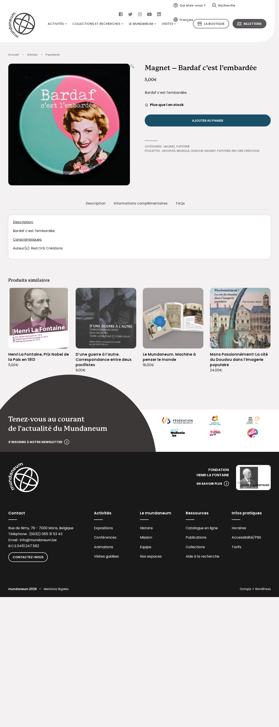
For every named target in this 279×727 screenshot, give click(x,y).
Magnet (169, 146)
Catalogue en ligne (202, 528)
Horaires (239, 528)
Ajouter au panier (207, 120)
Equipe (145, 547)
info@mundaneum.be (38, 540)
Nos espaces (151, 556)
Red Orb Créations (245, 151)
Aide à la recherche (202, 556)
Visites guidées (106, 556)
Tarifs (236, 547)
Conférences (105, 537)
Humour (197, 151)
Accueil (13, 54)
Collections (195, 547)
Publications (196, 537)
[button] (132, 124)
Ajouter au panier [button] (60, 342)
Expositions (103, 528)
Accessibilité (242, 537)
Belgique (183, 151)
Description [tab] (95, 203)
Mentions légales (56, 589)
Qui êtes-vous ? (192, 5)
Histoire (146, 528)
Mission (146, 537)
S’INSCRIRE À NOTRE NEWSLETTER (35, 442)
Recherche (226, 5)
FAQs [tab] (180, 203)
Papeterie (53, 54)
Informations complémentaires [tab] (141, 203)
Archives (168, 151)
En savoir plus (209, 483)
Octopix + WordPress (255, 589)
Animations (103, 547)
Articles (32, 54)
